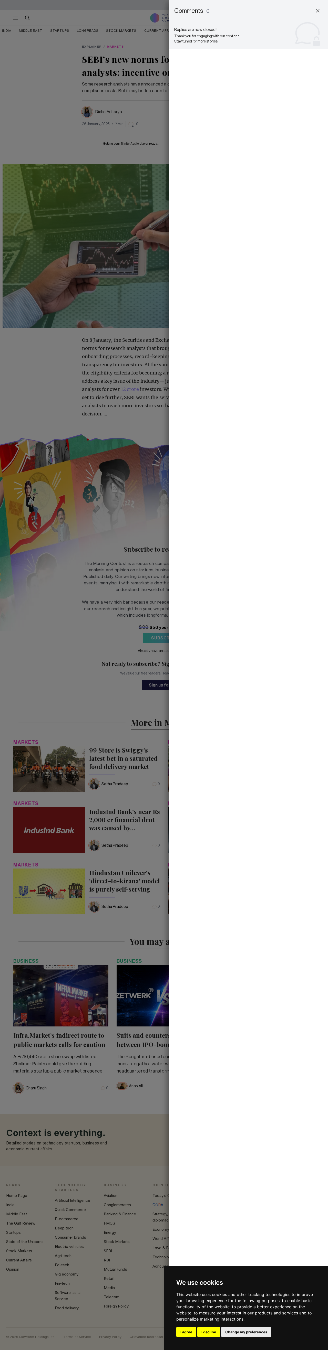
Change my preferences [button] (246, 1332)
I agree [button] (186, 1332)
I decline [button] (208, 1332)
